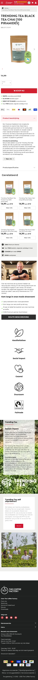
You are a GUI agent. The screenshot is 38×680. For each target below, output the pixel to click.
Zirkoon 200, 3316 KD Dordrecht (11, 634)
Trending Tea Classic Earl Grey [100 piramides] (27, 199)
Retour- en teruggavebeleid (11, 673)
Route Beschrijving (18, 317)
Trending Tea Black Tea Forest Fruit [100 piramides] (8, 199)
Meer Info (9, 208)
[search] (29, 2)
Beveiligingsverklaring (26, 670)
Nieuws (3, 607)
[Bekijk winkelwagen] (32, 2)
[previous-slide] (34, 49)
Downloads (4, 609)
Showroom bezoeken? (8, 654)
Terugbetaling (7, 676)
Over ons (4, 601)
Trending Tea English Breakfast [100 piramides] (9, 230)
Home (6, 8)
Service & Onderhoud (8, 605)
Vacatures (4, 603)
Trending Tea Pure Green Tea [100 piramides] (27, 230)
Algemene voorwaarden (10, 670)
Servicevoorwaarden (27, 673)
